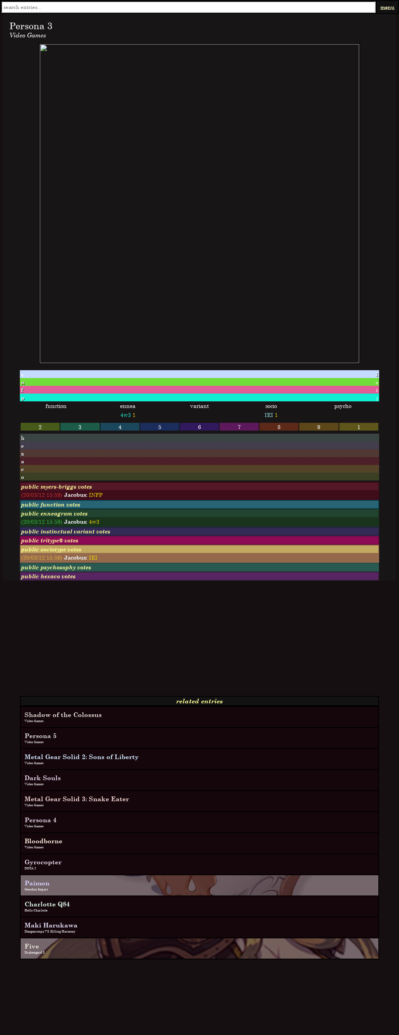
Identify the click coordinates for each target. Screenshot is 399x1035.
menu (387, 7)
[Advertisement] (199, 641)
